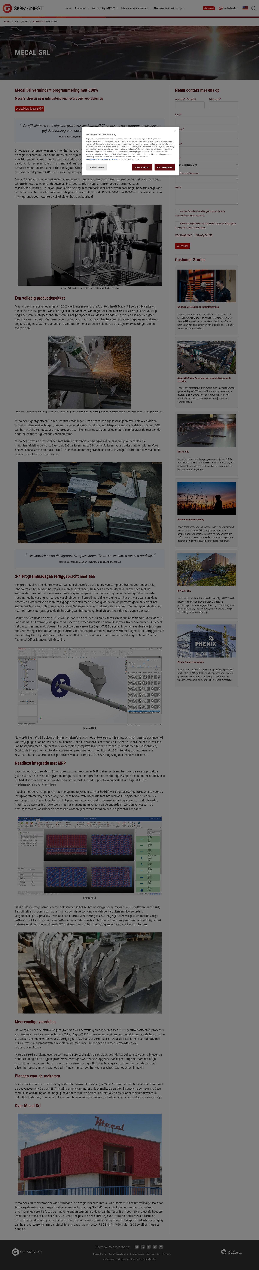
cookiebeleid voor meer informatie (101, 159)
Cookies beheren (96, 167)
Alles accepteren (165, 167)
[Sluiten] (175, 130)
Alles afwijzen (142, 167)
